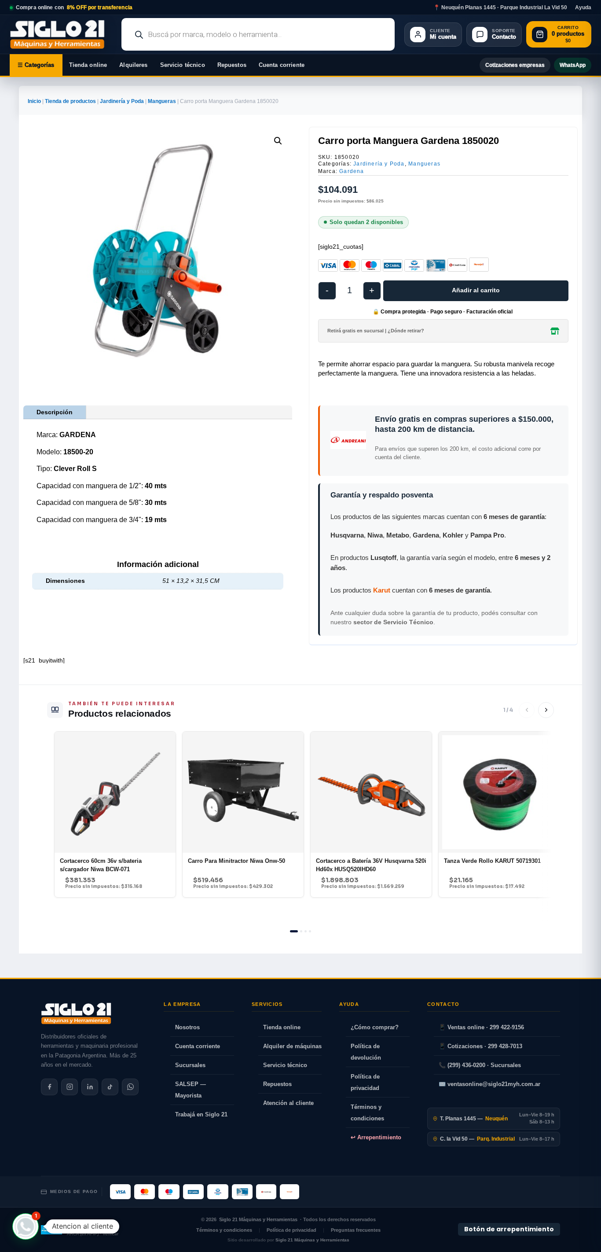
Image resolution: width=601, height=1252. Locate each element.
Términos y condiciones (367, 1113)
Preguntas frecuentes (356, 1230)
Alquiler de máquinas (292, 1046)
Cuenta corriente (281, 65)
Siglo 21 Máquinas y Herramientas (258, 1219)
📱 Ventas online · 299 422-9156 (481, 1027)
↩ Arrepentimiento (376, 1137)
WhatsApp (573, 65)
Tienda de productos (70, 101)
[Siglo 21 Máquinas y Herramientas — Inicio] (76, 1013)
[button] (278, 141)
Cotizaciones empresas (515, 65)
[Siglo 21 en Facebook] (49, 1087)
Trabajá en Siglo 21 (201, 1114)
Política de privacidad (365, 1082)
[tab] (294, 931)
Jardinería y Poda (122, 101)
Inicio (34, 101)
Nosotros (187, 1027)
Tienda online (88, 65)
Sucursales (190, 1065)
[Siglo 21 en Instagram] (69, 1087)
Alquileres (133, 65)
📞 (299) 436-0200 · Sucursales (480, 1065)
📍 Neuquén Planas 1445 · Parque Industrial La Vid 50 (500, 7)
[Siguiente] (546, 710)
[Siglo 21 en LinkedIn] (89, 1087)
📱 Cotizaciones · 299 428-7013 (480, 1046)
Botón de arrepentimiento (509, 1229)
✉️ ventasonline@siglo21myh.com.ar (489, 1084)
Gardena (351, 171)
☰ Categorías (36, 65)
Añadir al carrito (476, 290)
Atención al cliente (288, 1103)
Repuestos (231, 65)
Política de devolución (366, 1052)
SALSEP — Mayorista (190, 1090)
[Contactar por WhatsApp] (130, 1087)
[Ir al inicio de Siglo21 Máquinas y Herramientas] (61, 34)
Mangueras (162, 101)
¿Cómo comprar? (375, 1027)
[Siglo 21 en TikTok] (110, 1087)
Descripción (55, 412)
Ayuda (583, 7)
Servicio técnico (182, 65)
